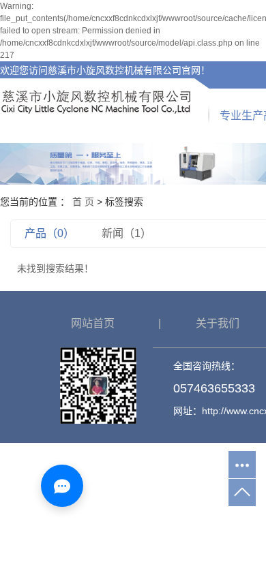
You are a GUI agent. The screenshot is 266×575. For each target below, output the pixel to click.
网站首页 (93, 323)
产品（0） (49, 233)
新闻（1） (126, 233)
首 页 (83, 201)
